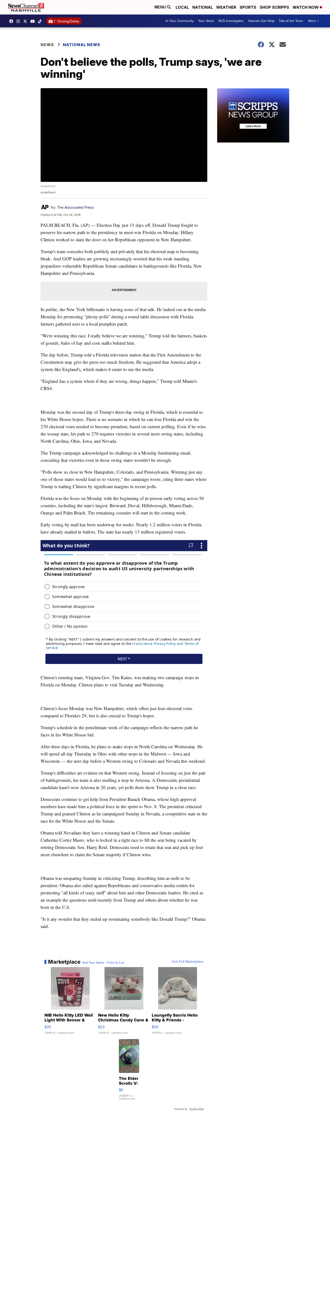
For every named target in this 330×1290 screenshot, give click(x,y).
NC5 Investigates (231, 20)
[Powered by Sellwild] (196, 1109)
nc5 (26, 21)
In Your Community (180, 20)
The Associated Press (75, 207)
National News (81, 44)
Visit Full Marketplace (187, 961)
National (202, 7)
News (47, 44)
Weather (226, 7)
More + (313, 20)
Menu (160, 7)
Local (182, 7)
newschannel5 (12, 21)
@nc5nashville (41, 21)
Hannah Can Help (261, 20)
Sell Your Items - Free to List (103, 962)
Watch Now (306, 7)
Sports (248, 7)
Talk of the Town (291, 20)
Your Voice (206, 20)
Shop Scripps (274, 7)
